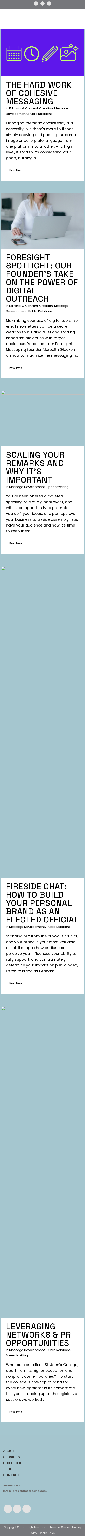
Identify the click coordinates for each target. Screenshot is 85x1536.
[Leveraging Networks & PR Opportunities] (42, 1162)
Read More (15, 170)
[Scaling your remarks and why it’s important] (42, 418)
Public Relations (40, 113)
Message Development (27, 487)
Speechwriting (57, 487)
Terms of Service (60, 1527)
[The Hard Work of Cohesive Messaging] (42, 52)
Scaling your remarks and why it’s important (35, 467)
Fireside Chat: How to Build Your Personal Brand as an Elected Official (42, 903)
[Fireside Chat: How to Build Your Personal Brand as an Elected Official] (42, 722)
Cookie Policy (47, 1533)
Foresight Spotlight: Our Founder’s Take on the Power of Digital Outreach (42, 278)
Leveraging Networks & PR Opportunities (38, 1334)
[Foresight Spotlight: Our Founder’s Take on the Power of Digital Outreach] (42, 221)
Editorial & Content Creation (31, 108)
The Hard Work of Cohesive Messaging (39, 93)
